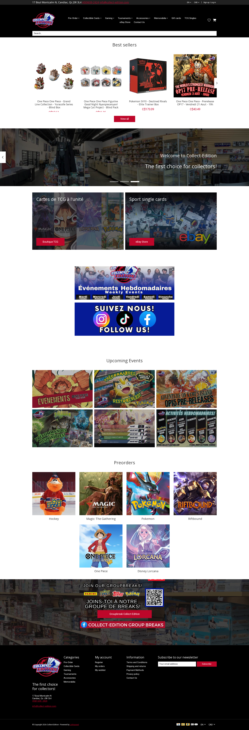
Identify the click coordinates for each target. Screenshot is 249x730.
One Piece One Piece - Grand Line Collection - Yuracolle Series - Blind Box (54, 104)
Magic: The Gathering (101, 519)
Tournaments (70, 674)
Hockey (54, 519)
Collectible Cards (71, 666)
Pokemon (148, 519)
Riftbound (195, 519)
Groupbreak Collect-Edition (124, 614)
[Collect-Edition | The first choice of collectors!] (46, 20)
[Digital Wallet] (194, 724)
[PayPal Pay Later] (188, 724)
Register (99, 662)
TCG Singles (190, 18)
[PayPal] (183, 724)
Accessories (70, 678)
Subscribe (206, 664)
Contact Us (139, 22)
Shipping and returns (136, 666)
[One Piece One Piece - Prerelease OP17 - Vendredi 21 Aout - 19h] (195, 75)
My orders (100, 666)
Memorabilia (69, 682)
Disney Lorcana (148, 571)
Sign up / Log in (209, 2)
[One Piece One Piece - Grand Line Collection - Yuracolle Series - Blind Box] (53, 75)
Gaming (67, 670)
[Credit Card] (178, 724)
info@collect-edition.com (114, 2)
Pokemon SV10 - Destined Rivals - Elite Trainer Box (148, 102)
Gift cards (176, 18)
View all (124, 118)
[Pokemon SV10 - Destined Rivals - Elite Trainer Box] (148, 75)
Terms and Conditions (137, 662)
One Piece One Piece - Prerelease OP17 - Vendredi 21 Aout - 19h (195, 102)
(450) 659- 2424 (39, 701)
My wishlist (100, 670)
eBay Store (125, 22)
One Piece (101, 571)
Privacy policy (133, 674)
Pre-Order (68, 662)
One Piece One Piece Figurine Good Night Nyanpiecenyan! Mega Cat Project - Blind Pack (100, 104)
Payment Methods (135, 670)
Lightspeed (74, 725)
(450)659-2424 (90, 2)
